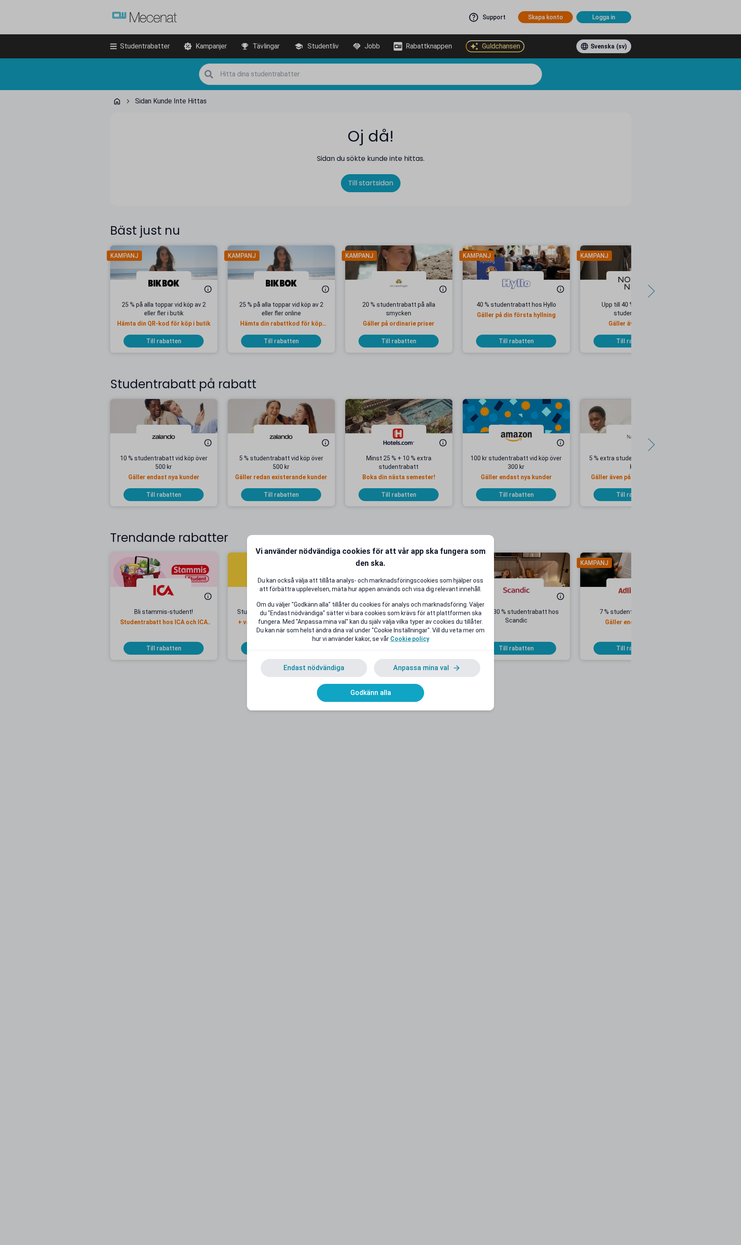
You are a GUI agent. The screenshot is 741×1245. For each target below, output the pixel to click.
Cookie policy (409, 638)
